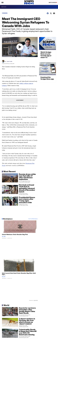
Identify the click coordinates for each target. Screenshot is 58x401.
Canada (4, 13)
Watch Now (52, 2)
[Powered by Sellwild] (36, 300)
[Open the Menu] (2, 2)
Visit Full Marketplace (33, 218)
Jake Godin (9, 61)
